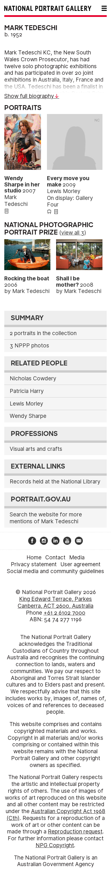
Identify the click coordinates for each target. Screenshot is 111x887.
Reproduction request (75, 831)
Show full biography (29, 96)
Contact (55, 557)
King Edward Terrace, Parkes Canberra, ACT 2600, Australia (55, 602)
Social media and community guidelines (55, 571)
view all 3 (72, 232)
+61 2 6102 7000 (64, 612)
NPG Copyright (55, 845)
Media (77, 557)
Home (34, 557)
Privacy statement (34, 564)
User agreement (80, 564)
